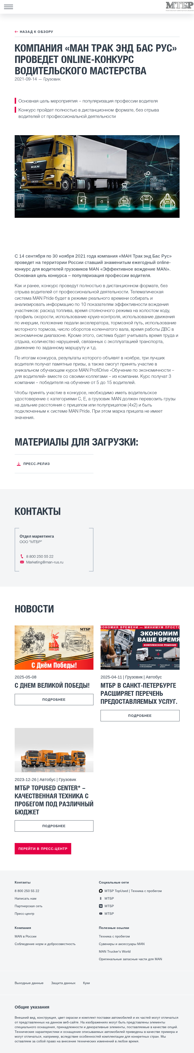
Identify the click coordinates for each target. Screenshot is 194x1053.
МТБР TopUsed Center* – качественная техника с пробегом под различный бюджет (54, 800)
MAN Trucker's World (115, 951)
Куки (86, 983)
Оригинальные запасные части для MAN (130, 959)
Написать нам (25, 898)
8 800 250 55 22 (39, 556)
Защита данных (63, 983)
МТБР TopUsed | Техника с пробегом (133, 891)
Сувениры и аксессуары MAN (122, 944)
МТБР (109, 898)
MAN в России (25, 936)
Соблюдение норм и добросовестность (45, 944)
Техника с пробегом (114, 936)
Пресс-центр (24, 913)
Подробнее (54, 699)
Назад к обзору (36, 32)
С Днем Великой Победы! (52, 685)
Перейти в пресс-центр (43, 849)
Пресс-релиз (36, 464)
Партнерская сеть (28, 906)
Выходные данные (29, 983)
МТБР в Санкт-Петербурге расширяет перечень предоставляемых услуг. (139, 693)
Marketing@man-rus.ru (44, 562)
